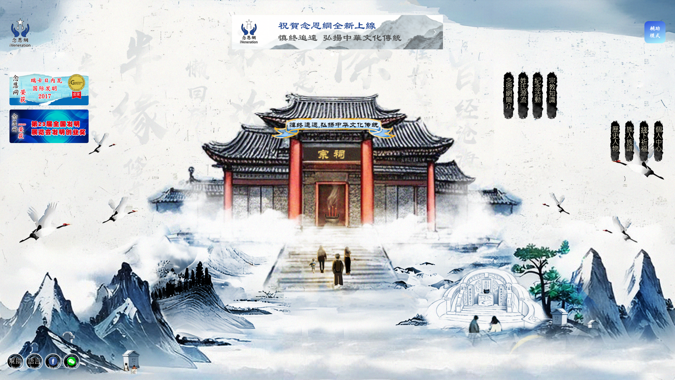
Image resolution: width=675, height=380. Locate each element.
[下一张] (435, 32)
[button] (34, 361)
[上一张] (240, 32)
